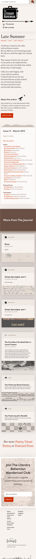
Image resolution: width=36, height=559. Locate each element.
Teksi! (5, 179)
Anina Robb (3, 40)
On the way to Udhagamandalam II (14, 164)
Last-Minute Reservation (11, 198)
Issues (8, 517)
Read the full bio (7, 115)
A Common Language (10, 181)
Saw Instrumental (9, 148)
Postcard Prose (24, 446)
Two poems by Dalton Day (11, 162)
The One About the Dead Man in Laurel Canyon (18, 343)
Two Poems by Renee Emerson (17, 384)
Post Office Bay (8, 187)
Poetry (10, 40)
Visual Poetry (10, 515)
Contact (9, 521)
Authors (9, 518)
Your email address (11, 494)
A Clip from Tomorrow (10, 168)
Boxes (7, 244)
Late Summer (8, 178)
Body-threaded (8, 158)
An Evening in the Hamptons (12, 160)
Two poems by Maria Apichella (12, 176)
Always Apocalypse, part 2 (15, 276)
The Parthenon (8, 196)
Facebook (20, 511)
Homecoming (8, 170)
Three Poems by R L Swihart (12, 146)
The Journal (10, 24)
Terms (8, 529)
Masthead (9, 525)
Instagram (20, 513)
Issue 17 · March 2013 (18, 40)
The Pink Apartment (10, 156)
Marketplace (7, 150)
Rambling (7, 189)
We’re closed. (9, 27)
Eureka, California (9, 166)
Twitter (20, 515)
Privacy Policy (10, 527)
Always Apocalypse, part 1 (15, 309)
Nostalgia (7, 194)
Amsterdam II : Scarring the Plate (13, 172)
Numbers (6, 152)
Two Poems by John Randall (16, 415)
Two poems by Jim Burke (11, 154)
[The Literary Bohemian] (11, 19)
